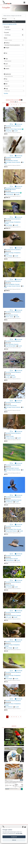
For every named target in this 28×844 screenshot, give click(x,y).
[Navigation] (24, 2)
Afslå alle (14, 840)
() (10, 189)
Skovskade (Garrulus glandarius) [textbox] (12, 45)
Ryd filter (6, 93)
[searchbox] (14, 61)
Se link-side (19, 124)
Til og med (6, 32)
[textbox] (14, 40)
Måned (5, 38)
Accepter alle (14, 836)
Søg (14, 21)
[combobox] (14, 40)
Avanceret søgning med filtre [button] (10, 24)
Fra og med (6, 27)
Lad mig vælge (19, 833)
